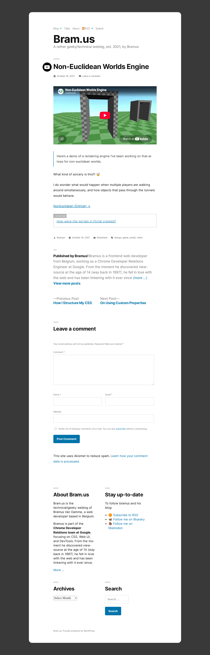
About (75, 28)
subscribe (121, 428)
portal (133, 237)
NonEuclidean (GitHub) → (71, 206)
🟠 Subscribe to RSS (123, 515)
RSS (87, 28)
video (140, 237)
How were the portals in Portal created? (86, 221)
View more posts (66, 283)
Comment (59, 352)
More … (58, 570)
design (117, 237)
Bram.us (74, 38)
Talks (67, 28)
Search (100, 28)
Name (57, 394)
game (125, 237)
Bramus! (61, 237)
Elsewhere (102, 237)
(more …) (140, 278)
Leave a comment (91, 76)
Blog (55, 28)
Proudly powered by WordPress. (79, 630)
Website (57, 411)
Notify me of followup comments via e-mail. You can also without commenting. (102, 428)
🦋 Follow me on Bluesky (126, 519)
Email (108, 394)
